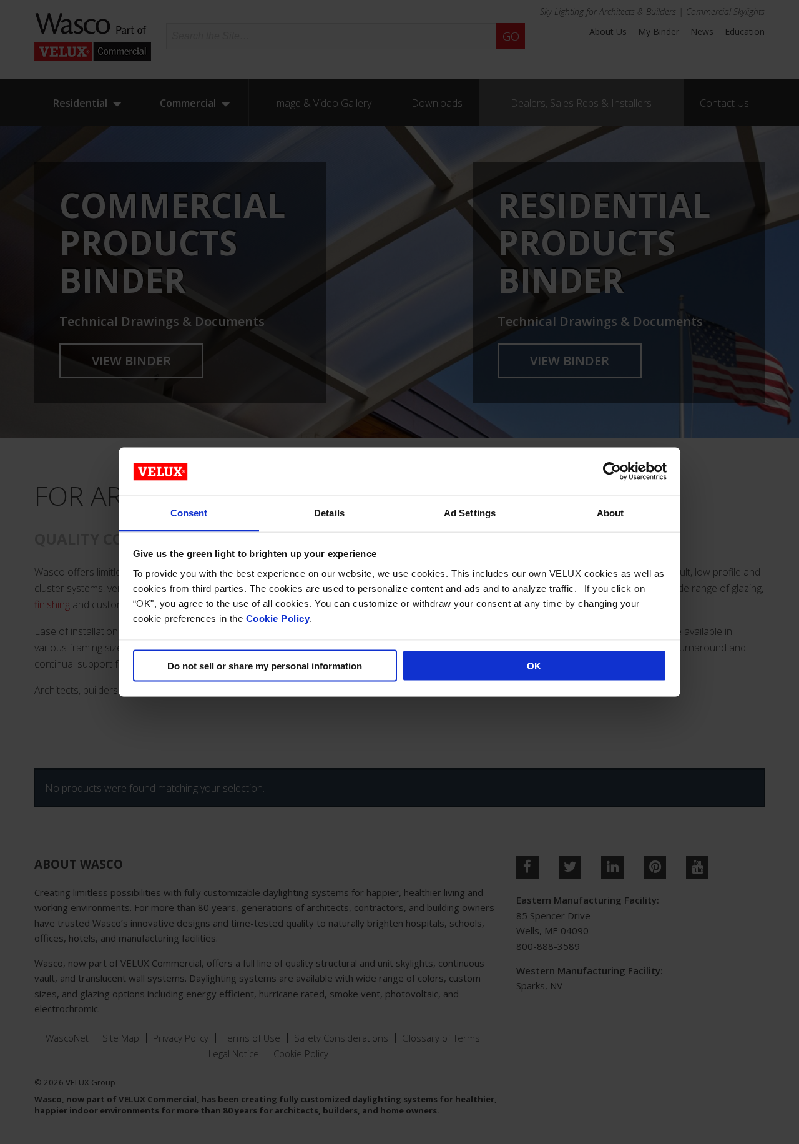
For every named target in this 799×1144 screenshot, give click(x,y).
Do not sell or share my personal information (264, 666)
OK (534, 666)
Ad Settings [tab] (470, 512)
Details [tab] (329, 512)
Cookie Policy (278, 618)
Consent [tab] (189, 512)
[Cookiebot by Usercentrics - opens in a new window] (612, 471)
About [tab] (610, 512)
